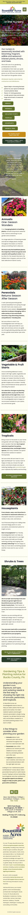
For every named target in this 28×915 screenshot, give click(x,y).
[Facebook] (12, 792)
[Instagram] (16, 792)
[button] (25, 9)
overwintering (19, 467)
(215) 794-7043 (17, 800)
